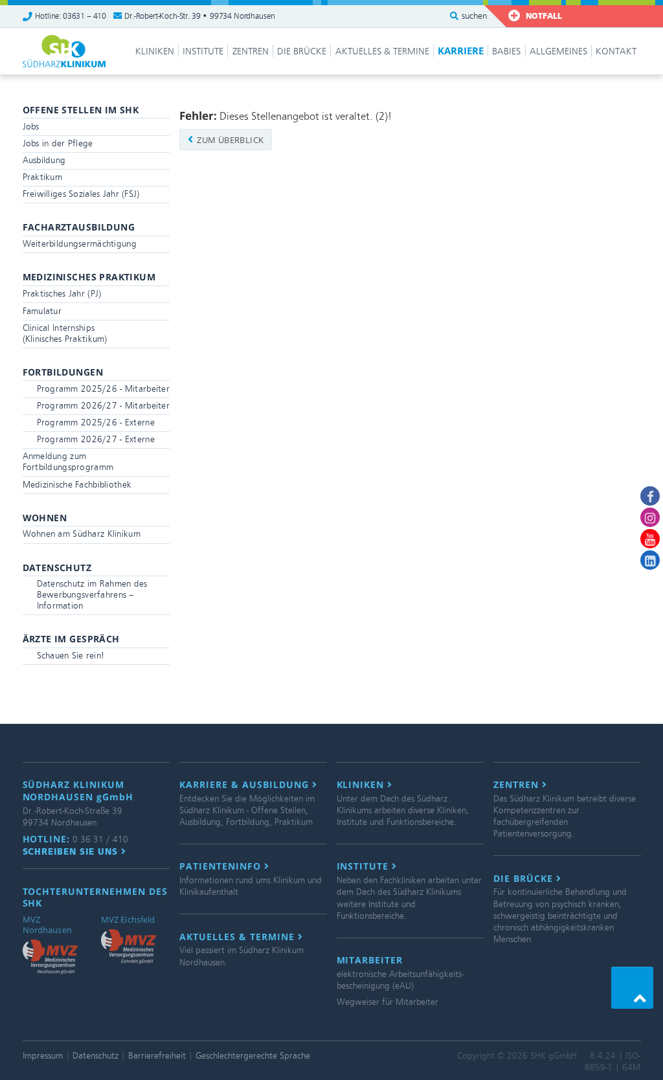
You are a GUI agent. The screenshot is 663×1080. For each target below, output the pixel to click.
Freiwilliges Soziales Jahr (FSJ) (81, 194)
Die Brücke (301, 51)
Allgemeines (558, 51)
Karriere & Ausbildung (245, 785)
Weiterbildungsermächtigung (80, 244)
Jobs (31, 126)
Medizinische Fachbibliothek (77, 484)
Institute (203, 51)
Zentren (250, 51)
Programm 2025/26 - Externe (96, 422)
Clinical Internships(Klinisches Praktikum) (65, 333)
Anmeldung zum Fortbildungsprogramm (68, 461)
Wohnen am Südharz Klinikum (81, 534)
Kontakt (616, 51)
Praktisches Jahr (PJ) (62, 293)
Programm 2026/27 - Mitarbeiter (103, 406)
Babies (506, 51)
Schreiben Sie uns (72, 851)
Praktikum (43, 177)
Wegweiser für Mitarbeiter (387, 1002)
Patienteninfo (221, 866)
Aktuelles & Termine (382, 51)
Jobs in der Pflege (58, 143)
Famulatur (42, 311)
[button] (632, 988)
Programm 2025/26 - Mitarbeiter (103, 389)
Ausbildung (44, 160)
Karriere (461, 50)
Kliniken (154, 51)
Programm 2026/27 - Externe (96, 439)
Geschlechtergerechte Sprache (253, 1056)
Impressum (43, 1056)
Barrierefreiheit (157, 1056)
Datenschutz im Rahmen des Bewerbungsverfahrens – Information (92, 595)
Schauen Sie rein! (71, 655)
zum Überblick (229, 140)
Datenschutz (95, 1056)
